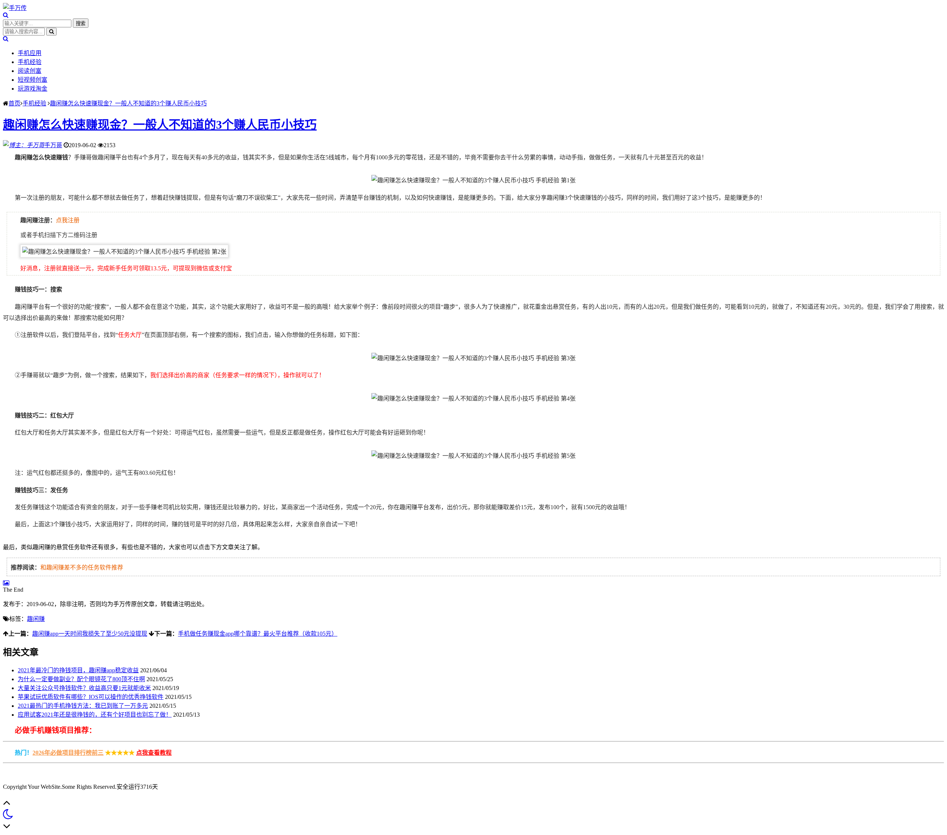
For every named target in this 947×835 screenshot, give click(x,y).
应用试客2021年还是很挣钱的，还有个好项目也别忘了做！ (95, 714)
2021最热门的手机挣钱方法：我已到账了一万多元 (83, 706)
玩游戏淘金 (32, 88)
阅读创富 (29, 71)
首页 (14, 103)
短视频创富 (32, 80)
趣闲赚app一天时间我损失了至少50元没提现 (89, 634)
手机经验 (29, 62)
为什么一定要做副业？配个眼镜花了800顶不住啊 (81, 679)
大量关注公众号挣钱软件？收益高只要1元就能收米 (84, 688)
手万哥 (53, 145)
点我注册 (68, 220)
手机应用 (29, 53)
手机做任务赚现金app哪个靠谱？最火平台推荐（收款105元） (257, 634)
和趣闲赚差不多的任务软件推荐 (81, 567)
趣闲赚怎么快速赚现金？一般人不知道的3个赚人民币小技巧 (128, 103)
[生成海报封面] (6, 583)
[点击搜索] (6, 15)
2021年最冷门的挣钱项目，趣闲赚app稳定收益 (78, 670)
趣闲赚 (36, 619)
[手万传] (15, 8)
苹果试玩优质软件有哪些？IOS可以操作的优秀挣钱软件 (91, 697)
